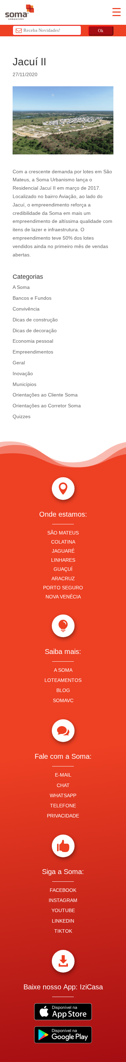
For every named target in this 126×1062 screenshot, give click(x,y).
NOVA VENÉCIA (63, 596)
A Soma (21, 287)
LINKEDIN (63, 921)
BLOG (63, 690)
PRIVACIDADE (63, 816)
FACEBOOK (63, 890)
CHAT (63, 785)
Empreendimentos (33, 352)
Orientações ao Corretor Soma (47, 405)
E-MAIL (63, 775)
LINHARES (63, 560)
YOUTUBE (63, 910)
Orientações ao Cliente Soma (45, 395)
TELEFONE (63, 805)
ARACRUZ (63, 578)
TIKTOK (63, 931)
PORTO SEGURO (63, 587)
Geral (19, 362)
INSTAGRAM (63, 900)
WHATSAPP (63, 795)
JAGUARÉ (63, 551)
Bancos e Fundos (32, 298)
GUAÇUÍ (63, 569)
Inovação (23, 373)
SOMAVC (63, 700)
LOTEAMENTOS (63, 680)
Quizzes (21, 416)
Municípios (24, 384)
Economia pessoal (33, 341)
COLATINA (63, 542)
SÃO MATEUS (63, 533)
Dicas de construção (35, 319)
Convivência (26, 309)
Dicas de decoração (35, 330)
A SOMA (63, 670)
